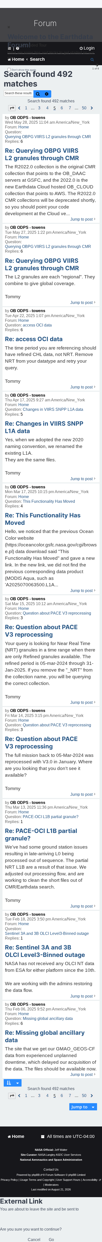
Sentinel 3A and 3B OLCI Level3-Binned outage (47, 933)
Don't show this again (24, 69)
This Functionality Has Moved (49, 501)
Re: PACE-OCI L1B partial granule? (41, 834)
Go (51, 1240)
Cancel (34, 1240)
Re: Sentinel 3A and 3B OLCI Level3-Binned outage (45, 951)
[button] (12, 108)
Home (23, 127)
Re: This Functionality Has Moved (42, 519)
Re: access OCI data (34, 339)
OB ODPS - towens (27, 118)
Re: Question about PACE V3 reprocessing (41, 630)
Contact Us (51, 1169)
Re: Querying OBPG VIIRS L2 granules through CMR (42, 154)
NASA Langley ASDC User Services (59, 1154)
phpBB (36, 1174)
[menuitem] (43, 1136)
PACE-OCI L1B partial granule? (50, 817)
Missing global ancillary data (48, 1018)
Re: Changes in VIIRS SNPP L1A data (44, 427)
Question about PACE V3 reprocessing (57, 613)
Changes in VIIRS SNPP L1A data (53, 409)
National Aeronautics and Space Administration (51, 1159)
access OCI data (37, 325)
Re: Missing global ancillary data (45, 1036)
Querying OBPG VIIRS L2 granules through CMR (48, 137)
